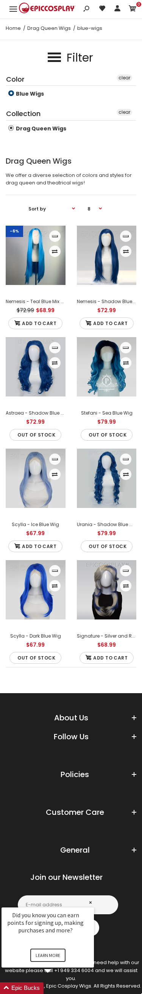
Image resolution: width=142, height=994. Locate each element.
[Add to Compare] (55, 251)
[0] (132, 10)
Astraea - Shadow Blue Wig (38, 413)
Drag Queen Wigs (40, 128)
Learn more (48, 955)
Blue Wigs (29, 94)
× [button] (90, 902)
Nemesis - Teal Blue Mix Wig (38, 301)
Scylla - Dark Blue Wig (35, 636)
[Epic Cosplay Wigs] (47, 9)
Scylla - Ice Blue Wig (35, 524)
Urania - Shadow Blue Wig (107, 524)
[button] (57, 988)
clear (124, 77)
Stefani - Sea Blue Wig (106, 413)
